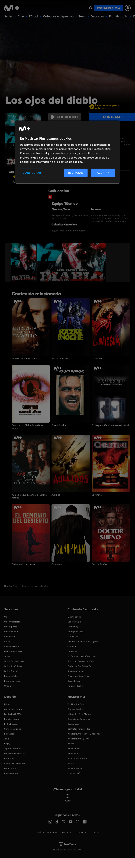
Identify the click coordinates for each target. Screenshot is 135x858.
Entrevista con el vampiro (26, 358)
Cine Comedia (11, 631)
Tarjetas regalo (75, 768)
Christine (97, 494)
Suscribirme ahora (108, 8)
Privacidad (81, 832)
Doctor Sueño (99, 564)
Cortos (7, 641)
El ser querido (74, 617)
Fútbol (33, 16)
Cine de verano (11, 646)
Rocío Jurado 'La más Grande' (82, 656)
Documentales (11, 676)
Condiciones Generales (79, 719)
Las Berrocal (73, 651)
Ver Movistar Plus (75, 704)
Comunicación (74, 773)
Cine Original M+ (12, 622)
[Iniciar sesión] (128, 8)
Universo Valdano (12, 729)
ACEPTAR (103, 172)
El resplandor (59, 425)
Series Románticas (13, 666)
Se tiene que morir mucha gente (83, 641)
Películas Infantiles (13, 651)
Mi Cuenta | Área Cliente (79, 714)
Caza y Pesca (74, 681)
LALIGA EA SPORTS (12, 714)
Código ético (73, 724)
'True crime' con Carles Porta (81, 661)
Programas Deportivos (78, 676)
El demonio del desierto (25, 564)
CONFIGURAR (32, 172)
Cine (21, 16)
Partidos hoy (10, 768)
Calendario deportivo (58, 16)
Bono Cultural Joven (77, 758)
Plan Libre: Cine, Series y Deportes (84, 734)
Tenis (82, 16)
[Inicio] (13, 8)
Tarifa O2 (72, 763)
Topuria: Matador (12, 748)
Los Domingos (74, 626)
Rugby (7, 743)
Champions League (13, 709)
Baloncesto (9, 734)
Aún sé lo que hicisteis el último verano (29, 496)
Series (8, 16)
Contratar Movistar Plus (79, 729)
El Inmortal (73, 636)
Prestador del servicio (46, 832)
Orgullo (7, 686)
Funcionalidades (75, 709)
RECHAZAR (75, 172)
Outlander (72, 646)
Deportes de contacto (14, 753)
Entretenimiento (12, 681)
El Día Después (11, 724)
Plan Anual (73, 753)
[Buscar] (90, 8)
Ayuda (67, 801)
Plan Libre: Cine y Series (79, 739)
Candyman (57, 564)
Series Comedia (11, 671)
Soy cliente (68, 117)
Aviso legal (66, 832)
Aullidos (56, 494)
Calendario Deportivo (14, 763)
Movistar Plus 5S (75, 686)
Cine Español (10, 626)
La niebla (97, 358)
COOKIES (95, 832)
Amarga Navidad (75, 631)
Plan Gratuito (118, 16)
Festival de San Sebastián (79, 666)
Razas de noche (60, 358)
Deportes (97, 16)
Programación (11, 773)
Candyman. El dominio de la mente (27, 426)
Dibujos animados (76, 671)
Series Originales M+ (14, 661)
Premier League (12, 719)
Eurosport (9, 758)
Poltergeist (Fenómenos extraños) (110, 425)
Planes (71, 743)
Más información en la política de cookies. (56, 162)
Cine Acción (9, 636)
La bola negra (74, 622)
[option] (24, 262)
